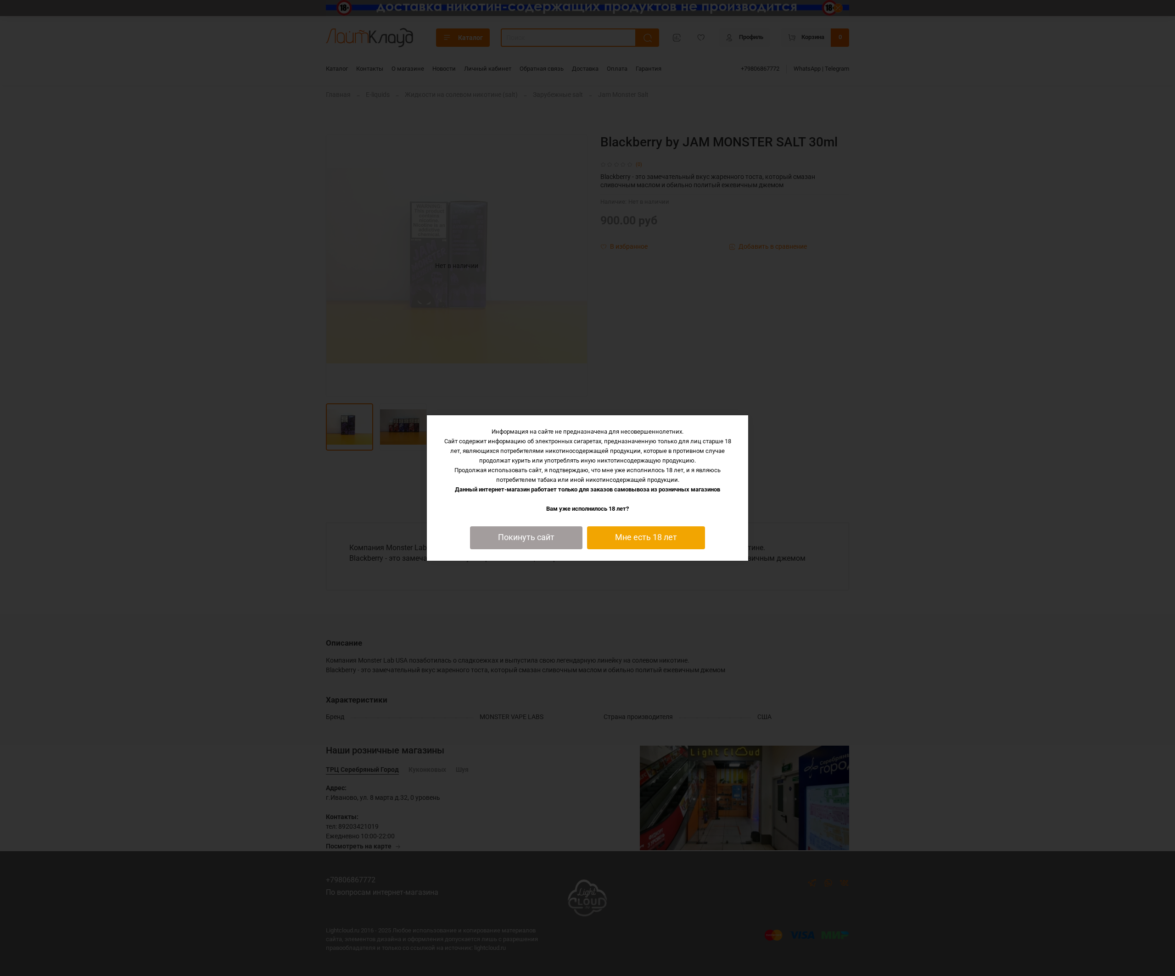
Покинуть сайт (526, 537)
